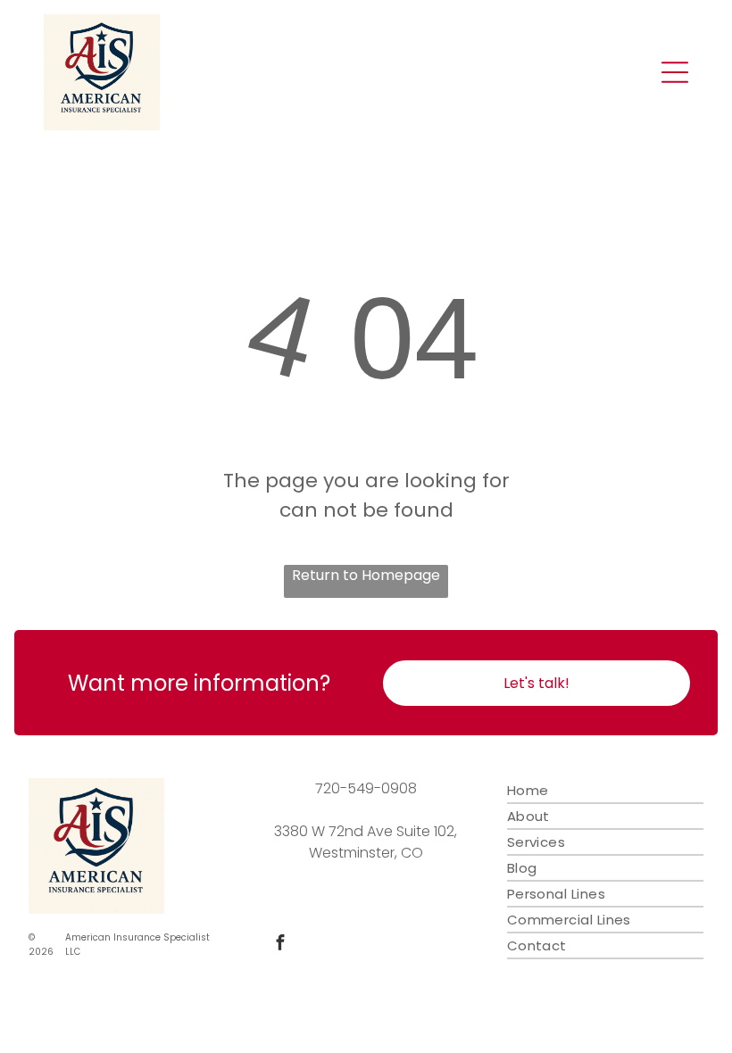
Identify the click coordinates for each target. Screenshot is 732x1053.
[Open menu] (674, 72)
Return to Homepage (366, 575)
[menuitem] (605, 791)
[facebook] (280, 944)
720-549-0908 (366, 788)
